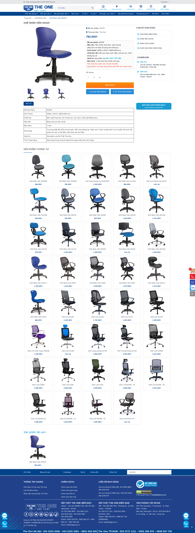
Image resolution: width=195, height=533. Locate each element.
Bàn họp (75, 14)
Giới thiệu (103, 9)
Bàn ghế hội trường (125, 14)
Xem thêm (165, 14)
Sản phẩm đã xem (35, 432)
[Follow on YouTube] (51, 514)
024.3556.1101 (82, 511)
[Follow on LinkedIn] (46, 514)
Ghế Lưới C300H (38, 385)
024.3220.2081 (79, 514)
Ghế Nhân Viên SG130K (38, 215)
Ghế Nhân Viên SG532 (127, 249)
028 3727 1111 (128, 531)
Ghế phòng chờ (143, 14)
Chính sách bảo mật (68, 497)
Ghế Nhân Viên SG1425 (156, 215)
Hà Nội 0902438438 (98, 92)
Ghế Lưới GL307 (68, 317)
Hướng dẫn (150, 9)
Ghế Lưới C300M (156, 351)
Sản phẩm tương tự (36, 149)
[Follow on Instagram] (31, 514)
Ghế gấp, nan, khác (106, 14)
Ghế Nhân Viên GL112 (68, 249)
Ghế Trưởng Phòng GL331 (127, 351)
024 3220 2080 (51, 531)
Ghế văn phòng (31, 14)
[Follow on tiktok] (56, 514)
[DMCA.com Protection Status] (143, 492)
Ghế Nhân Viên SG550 (68, 215)
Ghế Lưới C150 (97, 385)
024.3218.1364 (66, 514)
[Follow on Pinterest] (41, 514)
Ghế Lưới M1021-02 (38, 419)
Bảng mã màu (117, 9)
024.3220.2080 (66, 517)
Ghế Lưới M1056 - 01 (68, 419)
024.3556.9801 (69, 511)
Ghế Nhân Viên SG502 (97, 249)
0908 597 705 (122, 517)
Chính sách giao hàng (69, 490)
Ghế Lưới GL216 (157, 317)
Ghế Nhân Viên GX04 (127, 283)
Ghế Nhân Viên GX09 (97, 283)
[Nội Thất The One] (38, 8)
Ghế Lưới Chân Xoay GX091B (38, 351)
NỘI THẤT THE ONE (113, 58)
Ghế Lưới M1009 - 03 (157, 385)
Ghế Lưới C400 (68, 385)
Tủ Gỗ (84, 14)
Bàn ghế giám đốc (61, 14)
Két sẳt (155, 14)
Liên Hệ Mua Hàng (30, 490)
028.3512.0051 (119, 511)
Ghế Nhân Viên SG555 (97, 215)
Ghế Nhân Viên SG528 (127, 215)
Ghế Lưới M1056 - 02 (97, 419)
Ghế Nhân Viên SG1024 (156, 249)
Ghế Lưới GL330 (68, 351)
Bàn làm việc (45, 14)
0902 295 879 (110, 517)
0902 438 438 (74, 522)
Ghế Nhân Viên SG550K (38, 181)
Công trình (164, 9)
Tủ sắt (93, 14)
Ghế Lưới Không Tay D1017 (156, 181)
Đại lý (140, 9)
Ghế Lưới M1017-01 (127, 419)
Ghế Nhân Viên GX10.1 (38, 283)
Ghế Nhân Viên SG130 (38, 249)
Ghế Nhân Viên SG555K (68, 181)
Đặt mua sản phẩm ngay (153, 106)
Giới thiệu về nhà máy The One (35, 487)
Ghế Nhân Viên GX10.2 (156, 283)
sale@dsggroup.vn (73, 525)
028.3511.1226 (104, 514)
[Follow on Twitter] (36, 514)
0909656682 (103, 519)
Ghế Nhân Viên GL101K (127, 181)
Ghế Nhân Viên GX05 (68, 283)
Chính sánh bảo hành (69, 487)
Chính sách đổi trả (68, 493)
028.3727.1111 (107, 511)
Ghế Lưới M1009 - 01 (127, 385)
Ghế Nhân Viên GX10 (38, 317)
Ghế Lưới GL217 (127, 317)
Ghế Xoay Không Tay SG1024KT (97, 181)
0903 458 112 (84, 519)
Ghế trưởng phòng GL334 (97, 351)
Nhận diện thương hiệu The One (36, 493)
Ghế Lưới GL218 (97, 317)
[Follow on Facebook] (26, 514)
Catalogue (131, 9)
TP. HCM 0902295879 (123, 92)
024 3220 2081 (70, 531)
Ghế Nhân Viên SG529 (37, 462)
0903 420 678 (72, 519)
